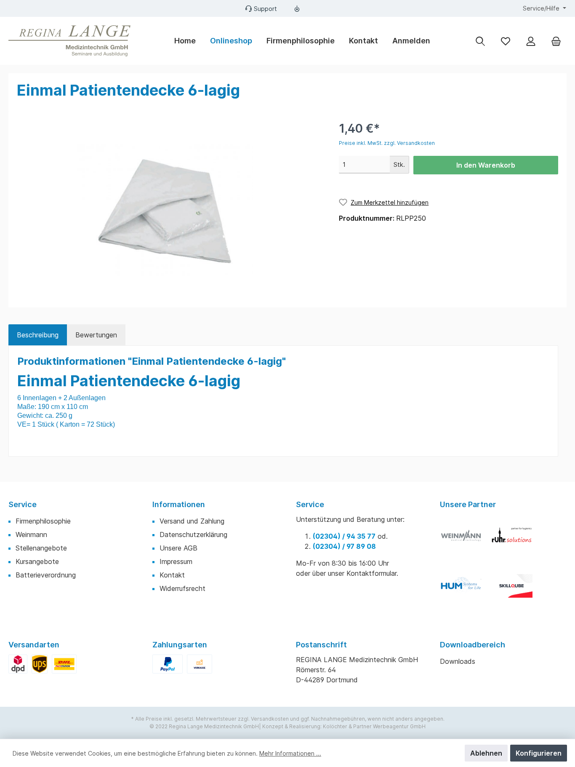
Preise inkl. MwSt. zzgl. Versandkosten (387, 143)
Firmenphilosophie (43, 521)
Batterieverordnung (46, 575)
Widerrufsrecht (182, 588)
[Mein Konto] (530, 40)
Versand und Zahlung (192, 521)
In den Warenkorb (485, 165)
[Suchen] (480, 40)
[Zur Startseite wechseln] (69, 40)
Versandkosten (270, 719)
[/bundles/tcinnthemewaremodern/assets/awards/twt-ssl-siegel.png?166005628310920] (465, 539)
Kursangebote (37, 561)
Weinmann (31, 534)
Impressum (176, 561)
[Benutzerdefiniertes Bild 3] (465, 590)
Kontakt (172, 575)
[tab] (37, 334)
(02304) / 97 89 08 (344, 546)
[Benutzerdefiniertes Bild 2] (515, 539)
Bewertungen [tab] (96, 335)
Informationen (178, 504)
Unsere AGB (178, 548)
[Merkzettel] (505, 40)
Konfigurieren (539, 753)
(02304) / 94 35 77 (344, 536)
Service (22, 504)
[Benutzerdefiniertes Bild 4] (515, 590)
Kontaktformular (371, 573)
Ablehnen (486, 753)
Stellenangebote (41, 548)
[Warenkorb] (556, 40)
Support (265, 8)
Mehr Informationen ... (290, 753)
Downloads (457, 661)
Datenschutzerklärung (193, 534)
